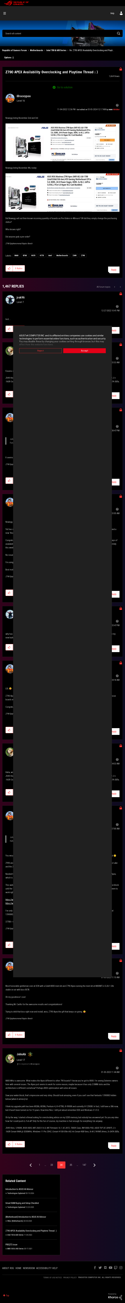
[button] (9, 268)
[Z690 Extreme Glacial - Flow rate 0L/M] (115, 287)
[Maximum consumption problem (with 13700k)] (120, 287)
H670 (33, 255)
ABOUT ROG (8, 1268)
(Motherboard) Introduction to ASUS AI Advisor (25, 1217)
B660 (16, 255)
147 (84, 1164)
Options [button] (7, 57)
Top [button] (7, 1295)
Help (112, 13)
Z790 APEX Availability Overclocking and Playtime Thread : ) (31, 1231)
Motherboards (36, 50)
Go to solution (65, 87)
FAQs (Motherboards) (15, 1221)
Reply (113, 269)
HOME (18, 1268)
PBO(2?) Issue (11, 1244)
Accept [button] (84, 350)
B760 (25, 255)
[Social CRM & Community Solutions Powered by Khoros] (115, 1296)
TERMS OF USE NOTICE (52, 1277)
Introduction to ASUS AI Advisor (19, 1189)
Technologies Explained (16, 1193)
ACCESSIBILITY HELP (47, 1268)
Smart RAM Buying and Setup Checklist (22, 1203)
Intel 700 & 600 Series (56, 50)
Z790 (83, 255)
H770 (42, 255)
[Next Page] (94, 1165)
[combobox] (62, 33)
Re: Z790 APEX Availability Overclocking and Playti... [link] (92, 50)
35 (71, 1164)
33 (51, 1164)
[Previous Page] (31, 1165)
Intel (50, 255)
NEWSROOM (29, 1268)
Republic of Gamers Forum (14, 50)
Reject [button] (40, 350)
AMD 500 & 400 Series (15, 1249)
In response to (29, 1064)
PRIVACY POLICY (70, 1277)
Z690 (74, 255)
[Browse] (6, 13)
